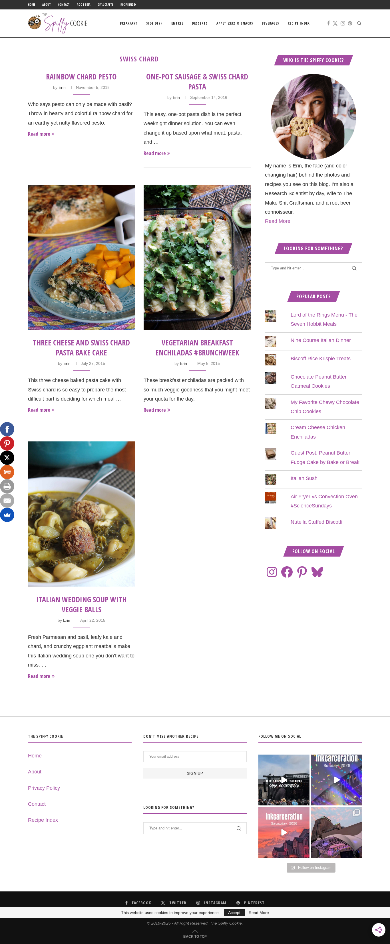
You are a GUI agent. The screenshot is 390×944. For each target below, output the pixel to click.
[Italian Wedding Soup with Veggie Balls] (81, 513)
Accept (234, 912)
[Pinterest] (350, 23)
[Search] (359, 23)
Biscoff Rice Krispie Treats (321, 358)
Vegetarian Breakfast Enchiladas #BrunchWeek (197, 347)
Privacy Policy (44, 788)
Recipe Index (128, 5)
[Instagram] (343, 23)
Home (31, 5)
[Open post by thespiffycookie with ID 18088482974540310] (283, 780)
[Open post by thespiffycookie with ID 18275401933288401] (283, 832)
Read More (277, 221)
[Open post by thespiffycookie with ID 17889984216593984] (336, 832)
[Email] (7, 500)
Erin (62, 87)
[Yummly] (7, 472)
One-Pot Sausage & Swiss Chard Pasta (197, 81)
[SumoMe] (7, 515)
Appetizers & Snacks (234, 23)
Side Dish (154, 23)
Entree (177, 23)
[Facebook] (328, 23)
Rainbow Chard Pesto (81, 76)
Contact (64, 5)
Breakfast (129, 23)
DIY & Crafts (105, 5)
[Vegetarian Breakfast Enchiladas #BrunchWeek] (197, 257)
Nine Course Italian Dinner (321, 340)
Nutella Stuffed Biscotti (316, 522)
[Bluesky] (317, 572)
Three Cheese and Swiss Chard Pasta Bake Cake (81, 347)
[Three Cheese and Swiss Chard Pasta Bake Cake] (81, 257)
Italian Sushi (305, 478)
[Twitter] (335, 23)
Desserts (200, 23)
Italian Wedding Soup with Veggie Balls (81, 604)
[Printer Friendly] (7, 486)
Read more (39, 133)
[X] (7, 458)
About (46, 5)
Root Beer (84, 5)
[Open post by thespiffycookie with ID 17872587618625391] (336, 780)
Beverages (270, 23)
